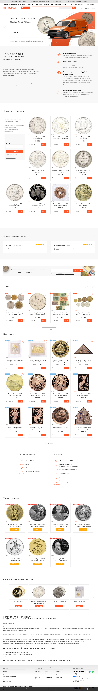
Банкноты (5, 672)
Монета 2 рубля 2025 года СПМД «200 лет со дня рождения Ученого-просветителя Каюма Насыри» (60, 525)
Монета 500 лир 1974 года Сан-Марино (60, 171)
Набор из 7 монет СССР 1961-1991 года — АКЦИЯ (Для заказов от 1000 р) (83, 314)
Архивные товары (7, 681)
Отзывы (51, 4)
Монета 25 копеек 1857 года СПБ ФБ (83, 171)
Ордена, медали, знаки (8, 674)
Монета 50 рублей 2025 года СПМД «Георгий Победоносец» (37, 559)
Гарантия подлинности (44, 4)
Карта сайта (59, 677)
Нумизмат (9, 8)
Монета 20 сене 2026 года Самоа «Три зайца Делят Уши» (60, 361)
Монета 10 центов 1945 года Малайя (37, 171)
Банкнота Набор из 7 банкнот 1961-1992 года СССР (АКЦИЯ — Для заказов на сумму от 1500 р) (60, 314)
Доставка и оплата (13, 4)
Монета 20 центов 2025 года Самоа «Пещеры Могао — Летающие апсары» (83, 394)
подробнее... (58, 1)
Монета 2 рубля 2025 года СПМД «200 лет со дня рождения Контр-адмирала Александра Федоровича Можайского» (60, 559)
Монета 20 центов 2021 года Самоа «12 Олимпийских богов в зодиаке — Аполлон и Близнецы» (83, 204)
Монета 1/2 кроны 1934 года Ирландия (37, 137)
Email (8, 143)
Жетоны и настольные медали (9, 676)
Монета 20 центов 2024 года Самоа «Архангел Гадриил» (37, 394)
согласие (16, 154)
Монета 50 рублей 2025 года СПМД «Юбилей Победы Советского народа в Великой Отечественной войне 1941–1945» (15, 525)
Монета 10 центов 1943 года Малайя (83, 137)
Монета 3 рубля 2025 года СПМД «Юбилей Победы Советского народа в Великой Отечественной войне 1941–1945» (83, 525)
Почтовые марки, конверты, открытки (11, 677)
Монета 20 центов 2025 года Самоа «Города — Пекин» (83, 428)
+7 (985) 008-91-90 (77, 4)
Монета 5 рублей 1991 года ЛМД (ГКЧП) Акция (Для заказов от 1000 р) (37, 314)
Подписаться (14, 151)
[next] (92, 597)
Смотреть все (49, 220)
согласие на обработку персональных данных (65, 274)
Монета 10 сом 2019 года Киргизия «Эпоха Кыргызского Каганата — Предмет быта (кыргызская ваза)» (37, 204)
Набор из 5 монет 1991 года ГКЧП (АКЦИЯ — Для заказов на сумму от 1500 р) (14, 314)
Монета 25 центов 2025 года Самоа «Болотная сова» (60, 428)
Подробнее (22, 474)
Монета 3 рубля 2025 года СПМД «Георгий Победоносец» (15, 559)
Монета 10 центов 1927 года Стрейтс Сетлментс (60, 137)
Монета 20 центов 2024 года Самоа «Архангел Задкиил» (60, 394)
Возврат (36, 4)
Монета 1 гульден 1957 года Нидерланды (15, 204)
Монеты (5, 671)
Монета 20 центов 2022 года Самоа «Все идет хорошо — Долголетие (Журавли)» (60, 204)
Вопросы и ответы (58, 675)
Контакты (64, 4)
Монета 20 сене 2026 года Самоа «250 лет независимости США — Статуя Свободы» (15, 361)
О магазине (5, 4)
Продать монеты (57, 4)
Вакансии (58, 672)
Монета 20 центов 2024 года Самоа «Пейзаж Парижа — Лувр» (83, 361)
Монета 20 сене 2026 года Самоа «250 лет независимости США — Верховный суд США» (38, 361)
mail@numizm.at (90, 4)
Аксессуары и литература (9, 679)
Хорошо (91, 688)
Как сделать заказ (30, 4)
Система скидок (21, 4)
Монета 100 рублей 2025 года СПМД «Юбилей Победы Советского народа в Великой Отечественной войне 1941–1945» (37, 525)
